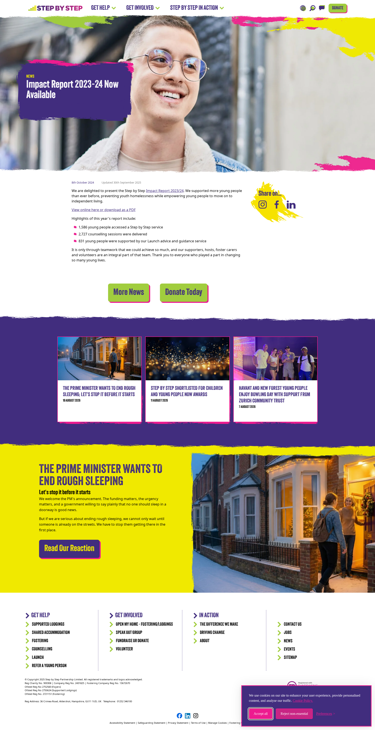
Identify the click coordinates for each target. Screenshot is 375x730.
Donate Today (183, 292)
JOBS (288, 632)
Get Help (100, 8)
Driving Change (212, 632)
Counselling (42, 649)
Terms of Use (198, 722)
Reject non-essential (294, 713)
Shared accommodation (51, 632)
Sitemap (290, 657)
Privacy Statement (178, 722)
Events (289, 649)
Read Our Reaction (72, 548)
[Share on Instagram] (262, 204)
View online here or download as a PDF (104, 209)
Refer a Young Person (49, 666)
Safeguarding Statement (151, 722)
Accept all (261, 713)
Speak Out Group (129, 632)
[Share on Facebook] (277, 204)
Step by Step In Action (194, 8)
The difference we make (219, 624)
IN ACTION (209, 615)
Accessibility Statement (123, 722)
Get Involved (140, 8)
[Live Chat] (322, 8)
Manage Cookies (217, 722)
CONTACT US (293, 624)
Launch (38, 657)
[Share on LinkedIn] (291, 204)
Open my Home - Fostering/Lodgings (144, 624)
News (288, 641)
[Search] (312, 8)
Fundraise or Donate (132, 641)
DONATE (337, 8)
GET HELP (40, 615)
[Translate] (303, 8)
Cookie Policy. (303, 700)
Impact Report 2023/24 (165, 190)
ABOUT (204, 641)
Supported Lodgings (48, 624)
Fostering (40, 641)
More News (128, 292)
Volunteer (124, 649)
